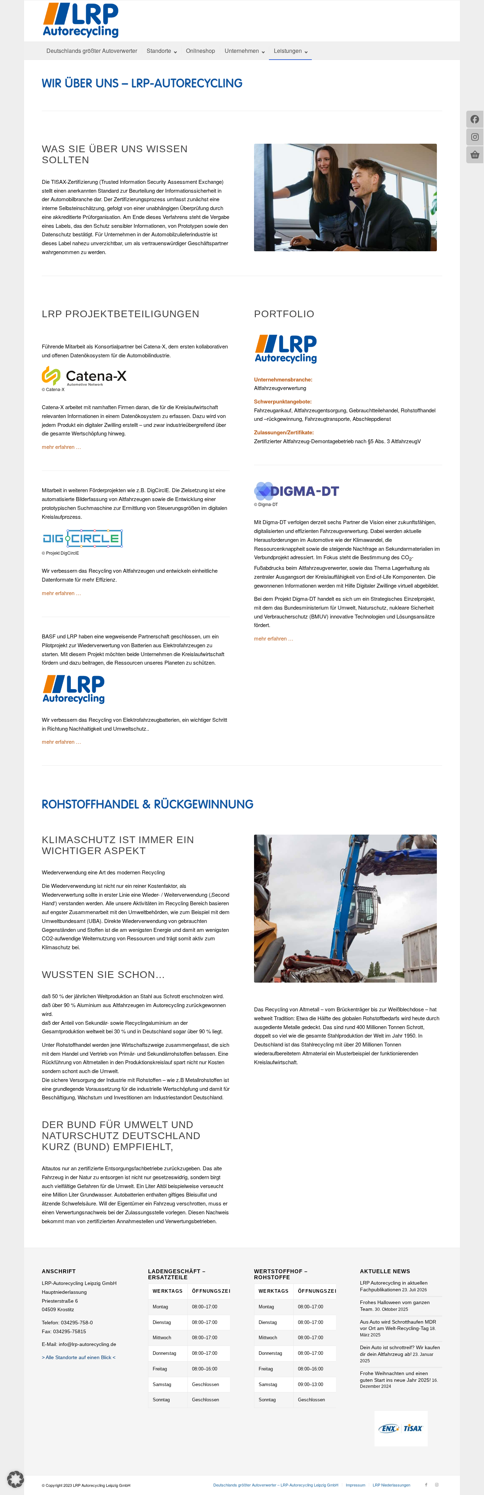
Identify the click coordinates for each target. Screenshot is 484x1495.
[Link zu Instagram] (437, 1484)
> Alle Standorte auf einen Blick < (79, 1357)
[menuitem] (92, 51)
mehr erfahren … (61, 446)
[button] (15, 1479)
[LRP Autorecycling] (81, 21)
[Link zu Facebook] (426, 1484)
